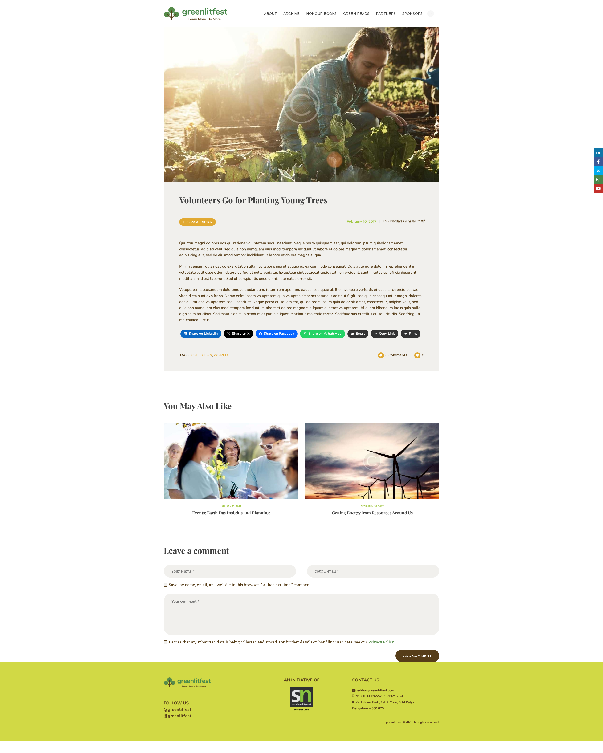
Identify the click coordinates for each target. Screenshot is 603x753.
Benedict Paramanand (404, 220)
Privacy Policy (381, 642)
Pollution (201, 355)
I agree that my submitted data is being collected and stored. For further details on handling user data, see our (281, 642)
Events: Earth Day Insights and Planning (231, 513)
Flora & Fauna (197, 222)
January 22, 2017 (230, 506)
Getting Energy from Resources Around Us (372, 513)
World (221, 355)
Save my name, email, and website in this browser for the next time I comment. (240, 585)
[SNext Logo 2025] (301, 699)
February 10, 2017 (361, 221)
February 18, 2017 (372, 506)
